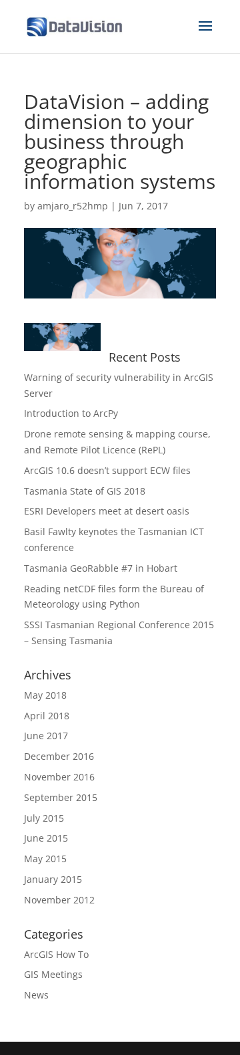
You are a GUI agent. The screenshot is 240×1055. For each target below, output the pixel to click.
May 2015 (45, 858)
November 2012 (59, 899)
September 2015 (60, 797)
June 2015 (46, 838)
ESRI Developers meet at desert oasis (106, 511)
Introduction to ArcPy (71, 413)
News (36, 995)
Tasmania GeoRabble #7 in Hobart (100, 568)
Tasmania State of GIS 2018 (84, 491)
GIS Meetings (53, 974)
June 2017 (46, 735)
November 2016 (59, 776)
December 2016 (59, 756)
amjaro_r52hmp (72, 205)
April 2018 (46, 715)
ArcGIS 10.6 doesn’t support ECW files (107, 470)
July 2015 (44, 818)
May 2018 (45, 695)
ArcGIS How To (56, 954)
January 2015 (53, 879)
